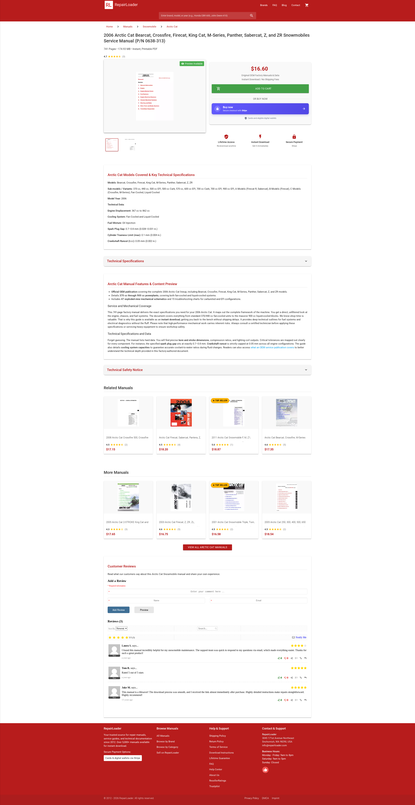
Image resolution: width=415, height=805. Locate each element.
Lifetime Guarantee (219, 758)
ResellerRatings (217, 780)
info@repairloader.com (274, 745)
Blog (284, 5)
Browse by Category (167, 747)
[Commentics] (207, 645)
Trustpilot (214, 786)
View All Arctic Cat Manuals (207, 547)
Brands (264, 5)
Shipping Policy (217, 735)
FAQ (275, 5)
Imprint (275, 798)
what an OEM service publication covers (272, 347)
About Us (214, 775)
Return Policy (216, 741)
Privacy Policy (251, 798)
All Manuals (163, 735)
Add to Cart (244, 89)
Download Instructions (221, 752)
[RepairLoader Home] (121, 5)
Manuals (127, 26)
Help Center (215, 769)
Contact (295, 5)
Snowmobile (149, 26)
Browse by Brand (166, 741)
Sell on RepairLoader (168, 752)
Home (109, 26)
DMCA (265, 798)
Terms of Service (218, 747)
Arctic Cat (172, 26)
